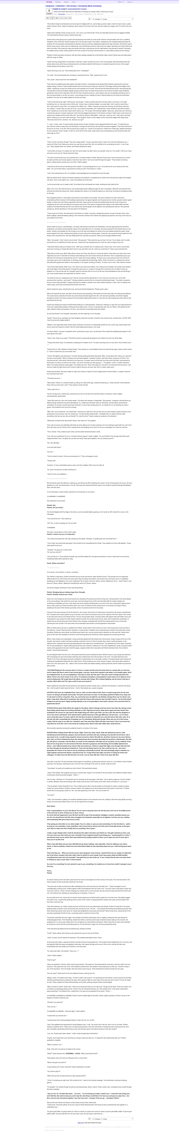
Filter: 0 (120, 2)
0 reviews (83, 9)
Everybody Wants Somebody (90, 6)
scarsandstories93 (74, 9)
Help (73, 2)
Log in (129, 2)
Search (66, 2)
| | (69, 18)
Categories (49, 6)
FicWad (49, 2)
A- (48, 18)
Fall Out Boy (72, 6)
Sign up (80, 1123)
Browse (58, 2)
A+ (57, 18)
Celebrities (60, 6)
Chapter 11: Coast (59, 9)
